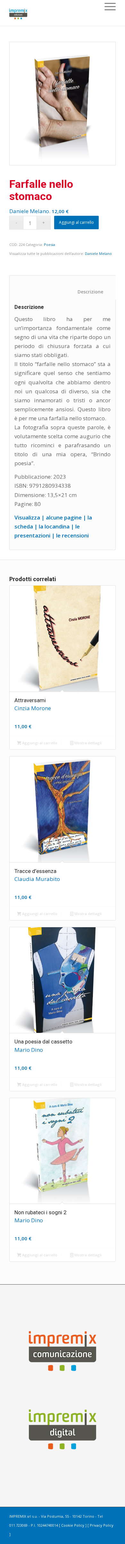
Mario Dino (28, 1049)
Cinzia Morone (32, 708)
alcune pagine (64, 517)
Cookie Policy (72, 1525)
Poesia (49, 244)
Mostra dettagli (87, 742)
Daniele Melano (29, 211)
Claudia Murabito (37, 879)
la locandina (54, 526)
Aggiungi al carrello (76, 222)
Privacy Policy (101, 1525)
